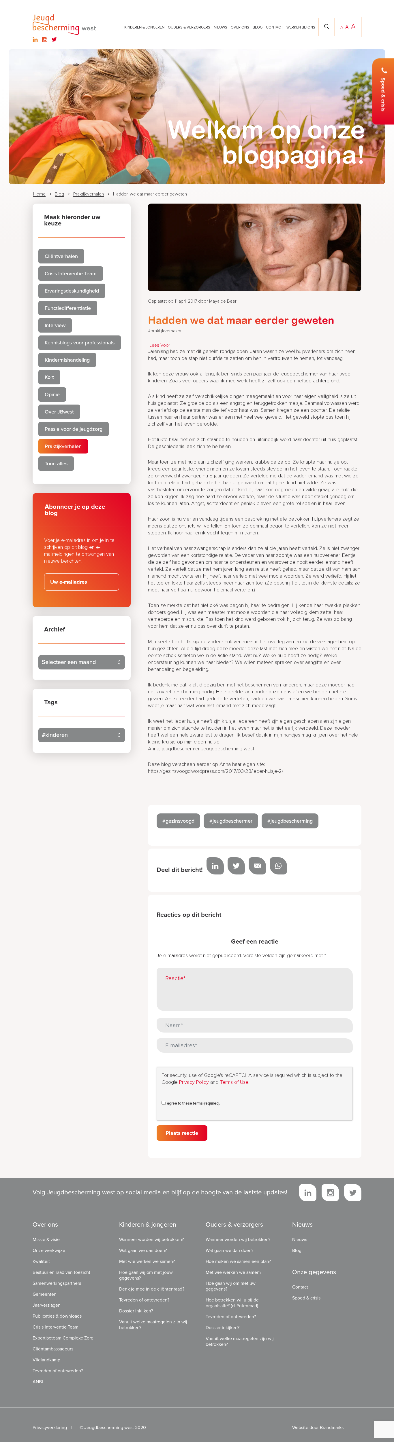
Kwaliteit (41, 1261)
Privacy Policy (194, 1082)
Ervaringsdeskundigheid (72, 291)
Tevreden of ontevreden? (58, 1371)
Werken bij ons (300, 27)
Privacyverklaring (50, 1427)
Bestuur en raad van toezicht (61, 1272)
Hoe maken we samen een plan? (238, 1261)
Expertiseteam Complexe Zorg (63, 1338)
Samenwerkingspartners (57, 1283)
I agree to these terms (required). (192, 1103)
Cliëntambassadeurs (53, 1349)
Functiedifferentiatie (68, 308)
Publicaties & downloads (57, 1316)
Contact (274, 27)
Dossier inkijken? (136, 1311)
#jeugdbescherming (290, 821)
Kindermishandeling (67, 360)
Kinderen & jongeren (144, 27)
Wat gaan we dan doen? (143, 1250)
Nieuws (220, 27)
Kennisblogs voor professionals (80, 342)
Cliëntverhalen (61, 256)
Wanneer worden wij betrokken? (151, 1239)
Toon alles (56, 463)
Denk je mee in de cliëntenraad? (151, 1289)
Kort (49, 377)
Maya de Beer (223, 301)
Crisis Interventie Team (71, 273)
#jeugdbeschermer (230, 821)
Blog (257, 27)
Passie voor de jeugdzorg (73, 429)
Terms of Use (234, 1082)
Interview (55, 325)
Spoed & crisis (383, 95)
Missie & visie (46, 1239)
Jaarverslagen (47, 1305)
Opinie (52, 394)
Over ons (240, 27)
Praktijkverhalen (88, 194)
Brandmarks (332, 1427)
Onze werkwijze (49, 1250)
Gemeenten (45, 1294)
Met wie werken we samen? (147, 1261)
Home (39, 194)
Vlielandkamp (46, 1360)
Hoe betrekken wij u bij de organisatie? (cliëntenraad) (232, 1303)
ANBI (38, 1382)
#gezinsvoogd (178, 821)
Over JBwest (59, 412)
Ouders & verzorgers (189, 27)
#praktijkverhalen (164, 331)
